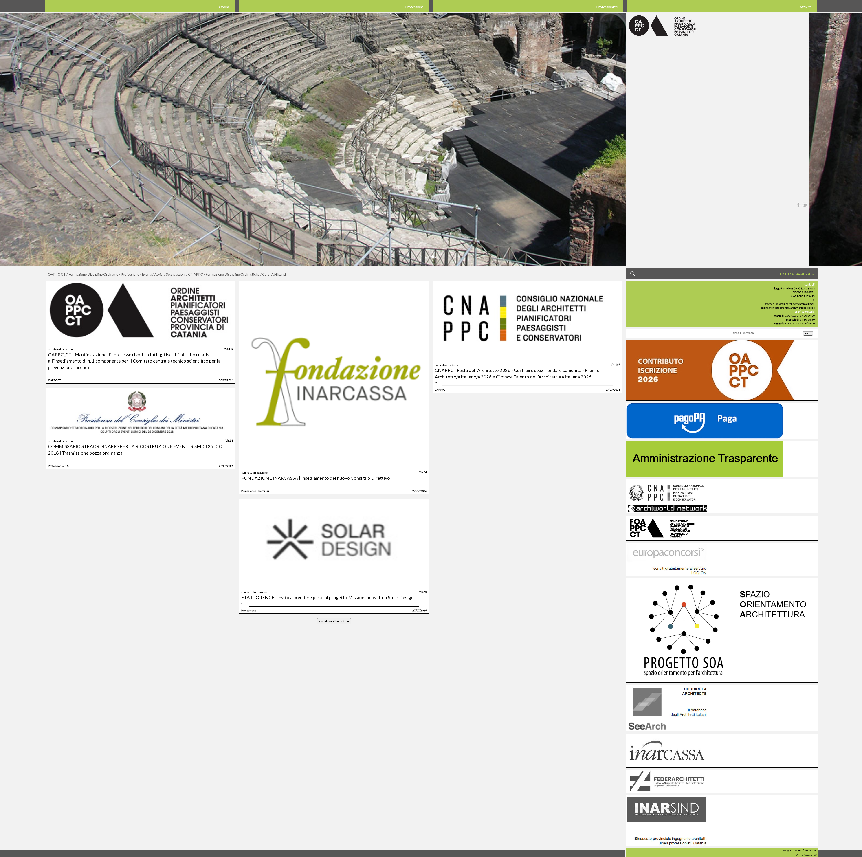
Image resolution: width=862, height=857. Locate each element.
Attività (805, 6)
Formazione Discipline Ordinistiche (232, 274)
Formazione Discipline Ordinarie (93, 274)
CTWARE (797, 850)
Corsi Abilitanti (274, 274)
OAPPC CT (57, 274)
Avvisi (158, 274)
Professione (414, 6)
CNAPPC (195, 274)
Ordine (224, 6)
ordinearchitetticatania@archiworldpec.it (785, 307)
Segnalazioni (175, 274)
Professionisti (607, 6)
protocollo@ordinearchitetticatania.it (787, 303)
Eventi (147, 274)
